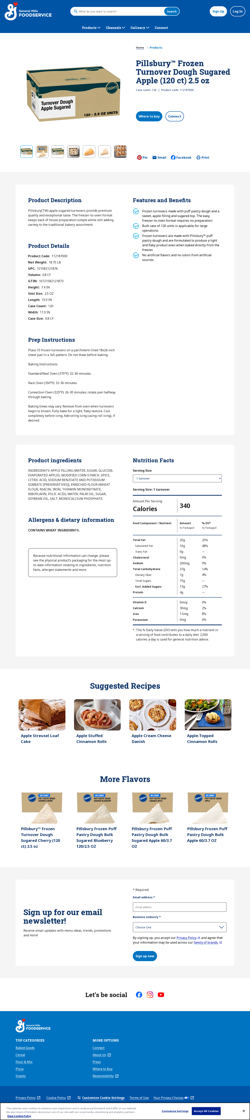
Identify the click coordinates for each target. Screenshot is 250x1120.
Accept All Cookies (206, 1111)
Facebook (183, 157)
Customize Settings (175, 1111)
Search (172, 11)
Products (156, 47)
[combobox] (120, 11)
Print (205, 157)
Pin (145, 157)
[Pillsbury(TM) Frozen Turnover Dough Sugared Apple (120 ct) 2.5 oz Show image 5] (89, 151)
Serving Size (142, 470)
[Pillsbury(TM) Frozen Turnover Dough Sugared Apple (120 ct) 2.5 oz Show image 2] (42, 151)
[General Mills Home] (33, 1026)
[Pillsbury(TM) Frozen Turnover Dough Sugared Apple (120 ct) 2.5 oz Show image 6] (104, 151)
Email (162, 158)
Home (140, 47)
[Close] (243, 1111)
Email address (144, 897)
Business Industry (147, 917)
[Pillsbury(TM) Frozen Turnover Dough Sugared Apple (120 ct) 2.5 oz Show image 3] (58, 151)
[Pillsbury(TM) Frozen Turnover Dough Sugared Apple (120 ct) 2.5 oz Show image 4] (73, 151)
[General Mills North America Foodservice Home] (28, 11)
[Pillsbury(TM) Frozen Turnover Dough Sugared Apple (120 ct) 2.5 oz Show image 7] (120, 151)
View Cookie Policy (19, 1116)
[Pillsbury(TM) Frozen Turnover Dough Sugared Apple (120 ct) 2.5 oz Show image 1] (26, 151)
